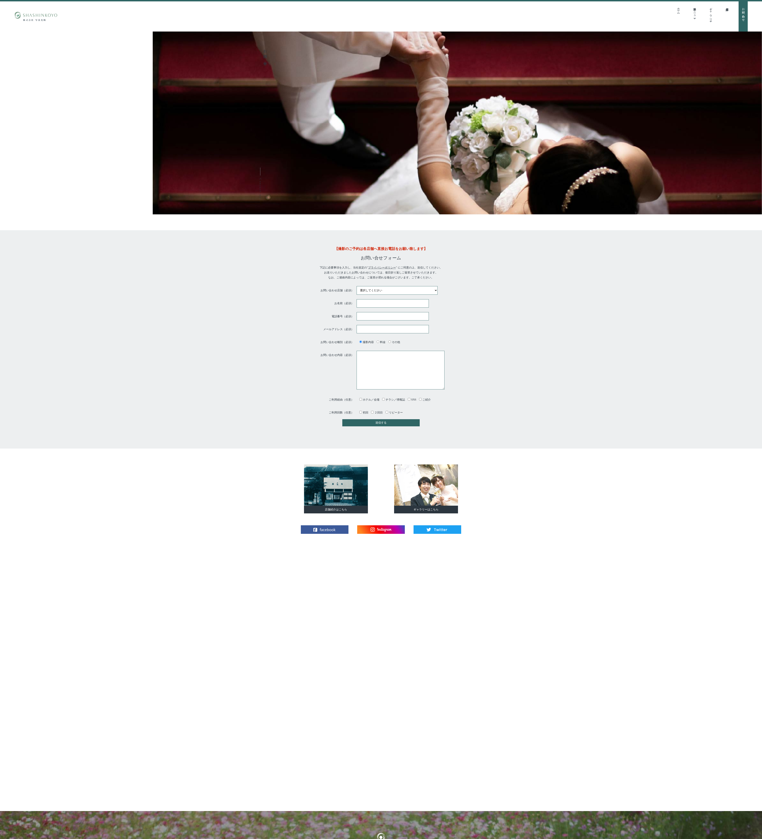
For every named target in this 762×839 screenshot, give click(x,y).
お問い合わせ (743, 13)
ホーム (678, 9)
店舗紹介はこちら (336, 509)
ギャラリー (710, 13)
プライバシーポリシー (382, 267)
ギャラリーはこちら (426, 509)
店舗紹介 (726, 6)
